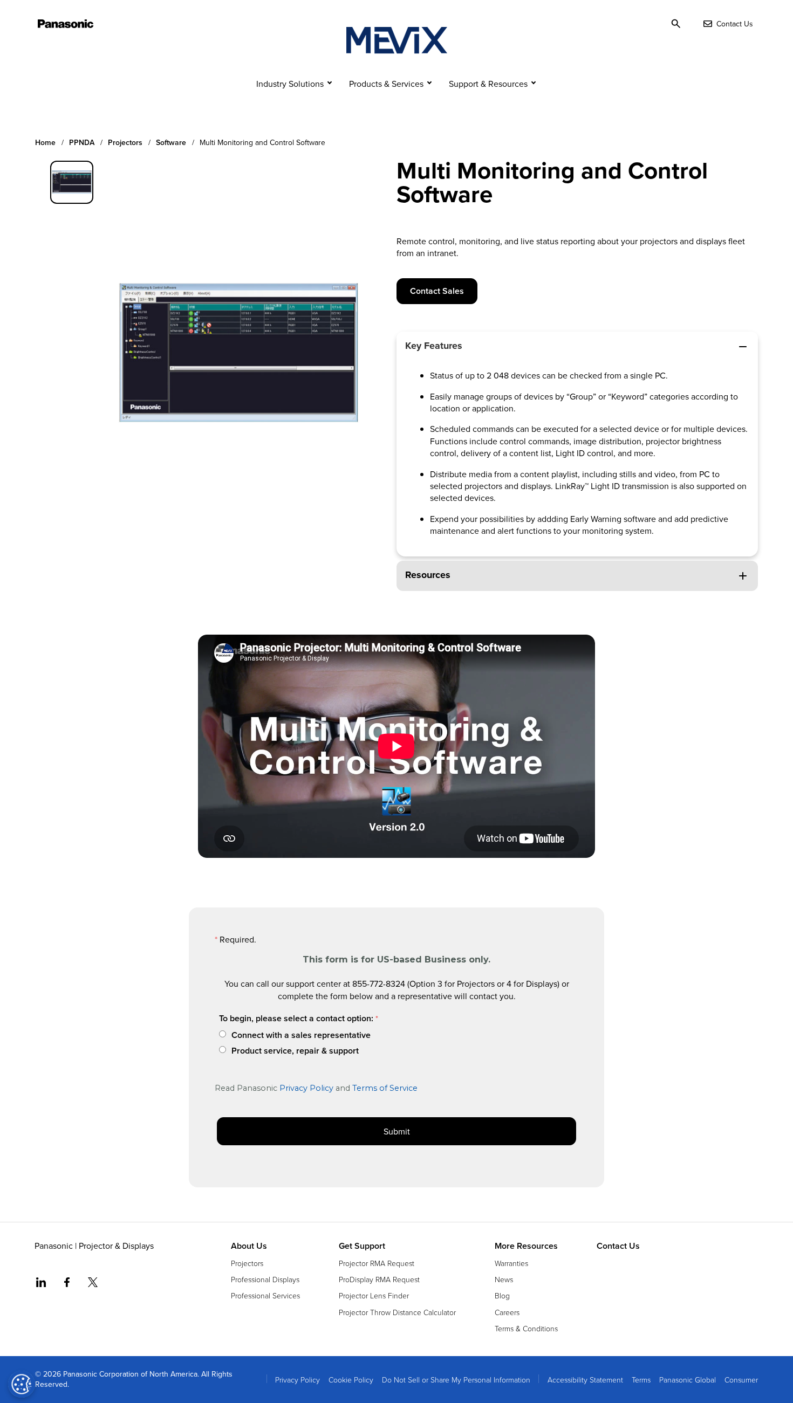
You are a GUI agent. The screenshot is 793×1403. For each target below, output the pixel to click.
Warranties (511, 1263)
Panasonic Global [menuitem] (687, 1379)
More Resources (526, 1246)
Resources (427, 575)
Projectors (125, 142)
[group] (71, 182)
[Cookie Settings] (21, 1384)
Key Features (433, 346)
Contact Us (618, 1246)
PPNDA (81, 142)
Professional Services (265, 1295)
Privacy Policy (306, 1088)
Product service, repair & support (295, 1051)
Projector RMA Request (376, 1263)
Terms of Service (385, 1088)
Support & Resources (488, 84)
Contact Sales (437, 291)
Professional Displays (265, 1279)
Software (171, 142)
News (504, 1279)
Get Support (362, 1246)
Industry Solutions (290, 84)
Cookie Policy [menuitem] (351, 1379)
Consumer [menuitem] (741, 1379)
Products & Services (386, 84)
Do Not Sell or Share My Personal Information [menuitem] (456, 1379)
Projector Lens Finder (374, 1295)
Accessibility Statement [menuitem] (585, 1379)
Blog (502, 1295)
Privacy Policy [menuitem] (297, 1379)
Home (45, 142)
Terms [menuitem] (641, 1379)
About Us (249, 1246)
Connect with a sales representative (301, 1035)
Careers (507, 1312)
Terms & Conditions (526, 1328)
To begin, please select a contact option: (296, 1018)
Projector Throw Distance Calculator (397, 1312)
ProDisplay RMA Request (379, 1279)
